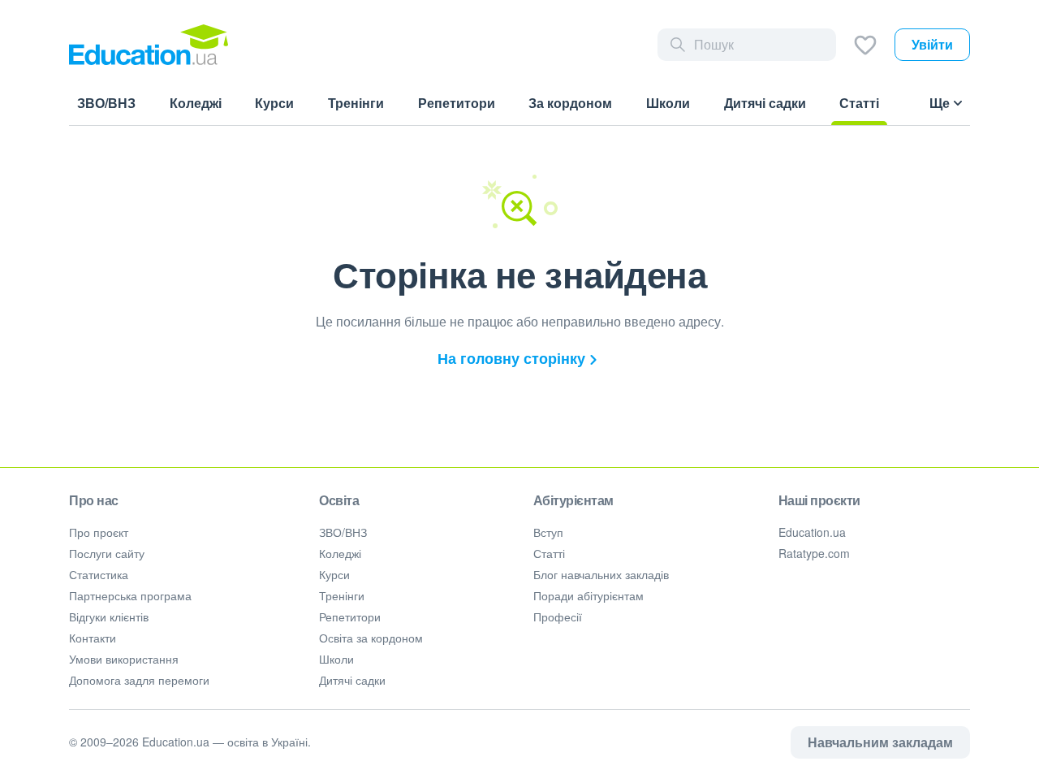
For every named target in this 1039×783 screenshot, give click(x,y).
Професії (557, 616)
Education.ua (812, 532)
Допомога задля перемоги (139, 680)
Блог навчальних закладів (601, 574)
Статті (549, 553)
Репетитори (350, 616)
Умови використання (124, 659)
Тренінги (341, 595)
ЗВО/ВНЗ (343, 532)
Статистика (98, 574)
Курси (334, 574)
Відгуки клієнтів (109, 616)
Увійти (932, 44)
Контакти (92, 637)
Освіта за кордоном (371, 637)
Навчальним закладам (880, 742)
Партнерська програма (130, 595)
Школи (336, 659)
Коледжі (340, 553)
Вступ (548, 532)
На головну (511, 358)
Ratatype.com (814, 553)
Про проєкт (98, 532)
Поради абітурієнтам (588, 595)
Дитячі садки (352, 680)
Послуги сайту (106, 553)
